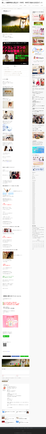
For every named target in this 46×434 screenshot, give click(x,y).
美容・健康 (33, 177)
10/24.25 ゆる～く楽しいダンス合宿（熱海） (38, 142)
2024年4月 (33, 190)
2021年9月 (33, 198)
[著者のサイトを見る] (7, 407)
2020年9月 (33, 211)
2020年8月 (33, 212)
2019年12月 (33, 221)
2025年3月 (33, 186)
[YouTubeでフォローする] (18, 363)
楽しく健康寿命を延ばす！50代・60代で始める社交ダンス (22, 2)
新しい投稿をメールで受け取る (6, 380)
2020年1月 (33, 220)
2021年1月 (33, 206)
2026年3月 (33, 184)
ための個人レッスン (38, 101)
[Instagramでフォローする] (14, 363)
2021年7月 (33, 199)
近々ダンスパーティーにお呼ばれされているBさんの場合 (13, 73)
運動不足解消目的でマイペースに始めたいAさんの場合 (12, 71)
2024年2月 (33, 191)
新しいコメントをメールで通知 (6, 379)
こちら (7, 161)
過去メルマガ (33, 178)
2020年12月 (33, 207)
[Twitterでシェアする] (7, 356)
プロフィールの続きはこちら (36, 93)
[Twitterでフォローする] (10, 363)
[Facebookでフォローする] (12, 363)
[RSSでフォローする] (20, 363)
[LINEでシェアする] (24, 356)
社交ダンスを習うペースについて (9, 69)
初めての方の (34, 101)
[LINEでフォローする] (16, 363)
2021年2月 (33, 205)
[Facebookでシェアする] (16, 356)
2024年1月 (33, 192)
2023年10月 (33, 193)
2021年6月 (33, 200)
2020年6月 (33, 214)
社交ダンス (33, 176)
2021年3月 (33, 204)
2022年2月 (33, 197)
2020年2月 (33, 219)
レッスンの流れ (6, 67)
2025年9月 (33, 185)
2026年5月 (33, 183)
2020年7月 (33, 213)
